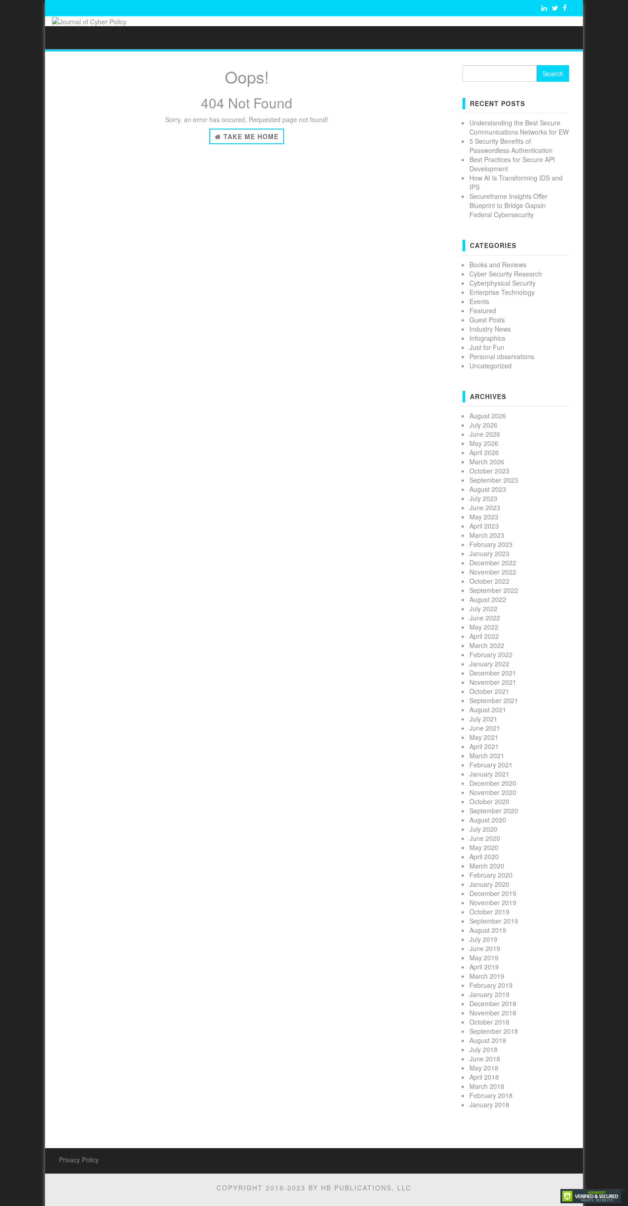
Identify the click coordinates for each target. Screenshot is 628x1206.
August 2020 (487, 819)
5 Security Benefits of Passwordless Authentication (511, 145)
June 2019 (484, 948)
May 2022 (483, 626)
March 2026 (486, 461)
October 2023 (489, 470)
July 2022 (483, 608)
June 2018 (484, 1058)
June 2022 (484, 617)
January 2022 (489, 663)
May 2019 (483, 957)
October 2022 (489, 581)
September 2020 (493, 810)
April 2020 (484, 856)
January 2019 (489, 994)
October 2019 (489, 911)
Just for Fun (486, 347)
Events (479, 301)
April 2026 (484, 452)
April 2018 (484, 1077)
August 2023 (487, 489)
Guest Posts (487, 319)
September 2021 (493, 700)
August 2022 (487, 599)
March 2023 (486, 535)
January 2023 (489, 553)
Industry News (490, 328)
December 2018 (492, 1003)
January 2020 (489, 884)
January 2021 (489, 773)
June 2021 (484, 728)
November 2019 (492, 902)
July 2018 (483, 1049)
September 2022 (493, 590)
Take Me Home (250, 136)
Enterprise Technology (502, 292)
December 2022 (492, 562)
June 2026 (484, 434)
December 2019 (492, 893)
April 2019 (484, 966)
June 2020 (484, 838)
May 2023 (483, 516)
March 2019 (486, 976)
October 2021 (489, 691)
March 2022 (486, 645)
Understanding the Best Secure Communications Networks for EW (519, 127)
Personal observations (501, 356)
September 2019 (493, 920)
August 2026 (487, 415)
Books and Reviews (497, 264)
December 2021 (492, 672)
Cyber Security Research (505, 273)
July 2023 (483, 498)
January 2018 (489, 1104)
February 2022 (491, 654)
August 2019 (487, 930)
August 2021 (487, 709)
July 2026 (483, 424)
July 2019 (483, 939)
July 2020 (483, 829)
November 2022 (492, 571)
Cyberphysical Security (502, 282)
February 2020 (491, 874)
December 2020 (492, 783)
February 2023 (491, 544)
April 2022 (484, 636)
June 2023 (484, 507)
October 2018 (489, 1021)
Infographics (487, 338)
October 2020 (489, 801)
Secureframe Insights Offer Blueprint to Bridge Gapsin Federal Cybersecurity (508, 205)
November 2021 (492, 682)
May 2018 (483, 1067)
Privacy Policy (79, 1159)
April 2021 (484, 746)
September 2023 (493, 480)
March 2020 (486, 865)
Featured (482, 310)
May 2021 (483, 737)
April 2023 (484, 525)
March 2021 (486, 755)
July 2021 (483, 718)
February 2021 (491, 764)
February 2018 (491, 1095)
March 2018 (486, 1086)
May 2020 (483, 847)
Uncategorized (490, 365)
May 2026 (483, 443)
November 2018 (492, 1012)
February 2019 (491, 985)
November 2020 (492, 792)
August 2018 (487, 1040)
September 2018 (493, 1031)
